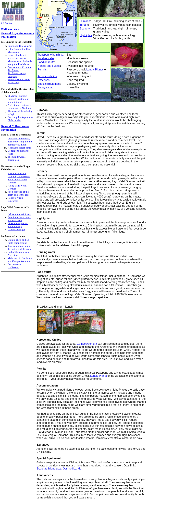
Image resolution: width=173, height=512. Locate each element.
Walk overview (10, 29)
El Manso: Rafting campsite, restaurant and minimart (18, 98)
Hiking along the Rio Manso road (19, 50)
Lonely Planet (94, 69)
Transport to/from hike (50, 54)
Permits (42, 69)
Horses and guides (49, 65)
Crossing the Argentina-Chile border (20, 119)
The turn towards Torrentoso (17, 158)
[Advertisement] (76, 507)
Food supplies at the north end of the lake (19, 193)
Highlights (86, 35)
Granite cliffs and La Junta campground (18, 241)
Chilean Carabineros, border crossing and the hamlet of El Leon (20, 141)
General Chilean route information (15, 128)
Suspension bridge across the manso (17, 56)
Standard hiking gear (48, 468)
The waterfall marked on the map (19, 81)
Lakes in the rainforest (19, 214)
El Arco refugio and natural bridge (18, 225)
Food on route (46, 62)
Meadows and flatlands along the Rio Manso (20, 63)
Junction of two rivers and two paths (19, 219)
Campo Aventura (87, 343)
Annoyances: (45, 87)
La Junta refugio (16, 229)
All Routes (6, 23)
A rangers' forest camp (19, 147)
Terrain (84, 24)
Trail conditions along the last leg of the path (19, 247)
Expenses (44, 80)
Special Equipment (49, 83)
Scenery (85, 28)
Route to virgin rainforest (15, 199)
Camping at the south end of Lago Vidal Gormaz (19, 179)
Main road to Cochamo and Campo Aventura (20, 260)
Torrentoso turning (17, 173)
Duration (85, 21)
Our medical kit (72, 468)
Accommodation (47, 76)
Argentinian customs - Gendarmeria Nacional (19, 106)
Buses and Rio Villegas (20, 45)
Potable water (46, 58)
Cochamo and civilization (15, 266)
